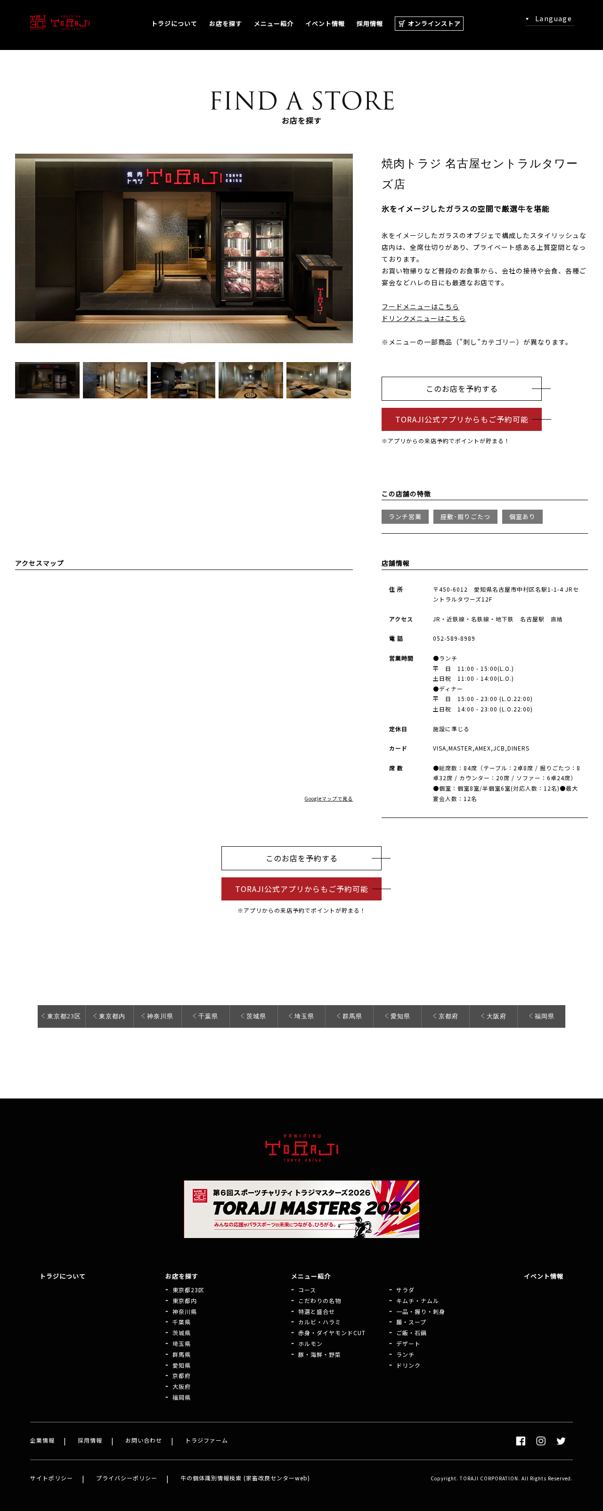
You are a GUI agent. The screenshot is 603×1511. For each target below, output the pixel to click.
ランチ (405, 1354)
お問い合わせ (143, 1440)
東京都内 (112, 1016)
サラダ (405, 1290)
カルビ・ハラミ (319, 1322)
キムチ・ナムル (417, 1301)
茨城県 (256, 1016)
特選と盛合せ (316, 1311)
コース (307, 1290)
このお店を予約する (462, 388)
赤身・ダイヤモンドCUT (332, 1333)
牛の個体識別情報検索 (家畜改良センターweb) (245, 1478)
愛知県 (400, 1016)
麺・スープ (411, 1322)
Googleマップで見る (328, 798)
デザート (408, 1343)
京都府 (448, 1016)
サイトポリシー (51, 1478)
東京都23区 (64, 1016)
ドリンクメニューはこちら (424, 318)
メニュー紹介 (273, 23)
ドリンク (408, 1365)
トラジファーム (206, 1440)
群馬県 (352, 1016)
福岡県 (544, 1016)
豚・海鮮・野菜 (319, 1354)
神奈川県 (160, 1016)
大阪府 (496, 1016)
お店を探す (225, 23)
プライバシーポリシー (126, 1478)
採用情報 (370, 23)
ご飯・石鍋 (411, 1333)
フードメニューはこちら (420, 306)
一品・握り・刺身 (420, 1311)
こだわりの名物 (319, 1301)
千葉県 (208, 1016)
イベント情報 (325, 23)
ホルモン (310, 1343)
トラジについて (174, 23)
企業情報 (42, 1440)
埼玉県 (304, 1016)
